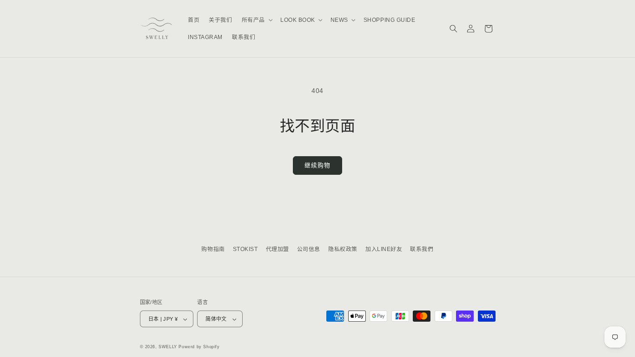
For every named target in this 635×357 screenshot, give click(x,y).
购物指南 (213, 249)
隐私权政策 (342, 249)
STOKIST (245, 249)
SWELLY (168, 346)
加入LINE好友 (383, 249)
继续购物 (317, 165)
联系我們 (421, 249)
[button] (256, 20)
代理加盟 (277, 249)
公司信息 (308, 249)
